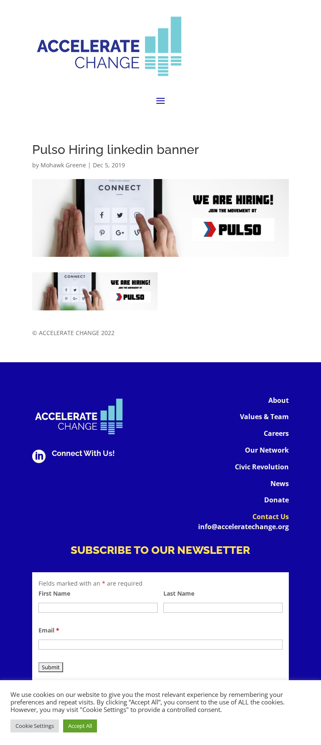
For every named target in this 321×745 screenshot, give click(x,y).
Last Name (178, 593)
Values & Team (264, 416)
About (278, 400)
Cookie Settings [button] (34, 726)
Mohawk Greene (63, 165)
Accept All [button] (80, 726)
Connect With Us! (83, 453)
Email (48, 630)
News (279, 483)
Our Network (267, 450)
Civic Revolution (262, 466)
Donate (276, 499)
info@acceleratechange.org (243, 526)
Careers (276, 433)
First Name (54, 593)
